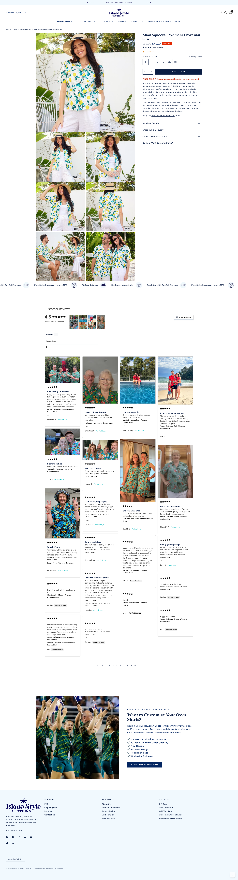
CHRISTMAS (137, 21)
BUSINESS (164, 799)
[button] (144, 764)
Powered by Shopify (54, 868)
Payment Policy (109, 818)
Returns (48, 811)
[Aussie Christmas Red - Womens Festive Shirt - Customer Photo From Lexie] (92, 318)
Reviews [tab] (49, 334)
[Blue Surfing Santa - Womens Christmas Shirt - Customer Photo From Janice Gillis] (92, 325)
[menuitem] (65, 21)
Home (8, 29)
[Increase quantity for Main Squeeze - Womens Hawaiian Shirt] (151, 71)
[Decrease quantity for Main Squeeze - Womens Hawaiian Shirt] (144, 71)
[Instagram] (21, 837)
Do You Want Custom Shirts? (158, 143)
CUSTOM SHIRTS (64, 21)
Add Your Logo (166, 811)
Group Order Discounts (155, 136)
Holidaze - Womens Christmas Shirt (99, 423)
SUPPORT (49, 799)
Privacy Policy (108, 811)
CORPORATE (107, 21)
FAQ (46, 804)
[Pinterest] (32, 837)
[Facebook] (9, 837)
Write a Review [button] (185, 317)
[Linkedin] (15, 843)
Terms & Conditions (111, 807)
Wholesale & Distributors (170, 818)
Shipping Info (50, 807)
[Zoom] (130, 38)
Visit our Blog (108, 815)
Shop (15, 29)
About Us (106, 804)
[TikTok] (9, 843)
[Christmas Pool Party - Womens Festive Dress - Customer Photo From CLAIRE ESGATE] (83, 325)
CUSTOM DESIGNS (86, 21)
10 (135, 665)
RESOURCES (108, 799)
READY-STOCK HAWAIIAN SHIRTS (164, 21)
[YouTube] (27, 837)
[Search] (225, 12)
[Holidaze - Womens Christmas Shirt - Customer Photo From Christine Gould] (101, 318)
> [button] (140, 665)
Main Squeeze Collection (163, 115)
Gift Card (163, 804)
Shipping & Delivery (153, 130)
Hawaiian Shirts (25, 29)
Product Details (151, 123)
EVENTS (122, 21)
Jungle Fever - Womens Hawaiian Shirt (62, 563)
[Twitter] (15, 837)
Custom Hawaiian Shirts (170, 815)
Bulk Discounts (166, 807)
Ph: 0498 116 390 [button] (14, 831)
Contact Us (49, 815)
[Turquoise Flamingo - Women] (74, 325)
